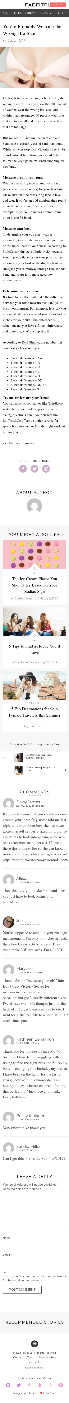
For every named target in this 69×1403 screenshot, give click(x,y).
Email (7, 1254)
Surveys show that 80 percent (45, 103)
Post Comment (22, 1289)
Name (8, 1238)
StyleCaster (10, 251)
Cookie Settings (34, 1367)
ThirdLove (55, 403)
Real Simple (30, 342)
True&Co (14, 420)
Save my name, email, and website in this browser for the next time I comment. (34, 1278)
